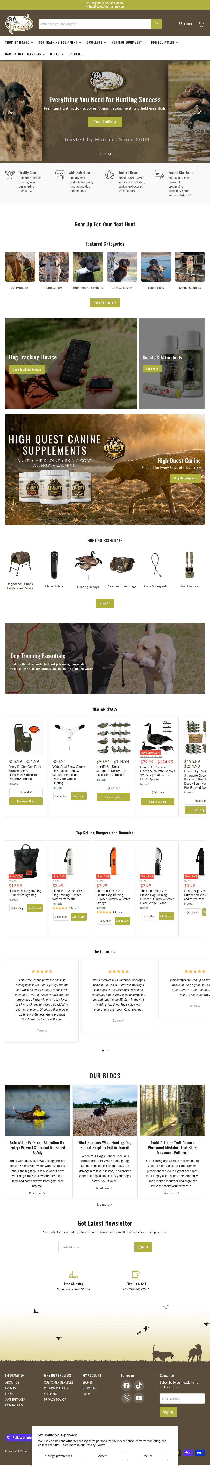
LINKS (9, 1393)
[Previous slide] (11, 111)
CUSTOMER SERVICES (58, 1382)
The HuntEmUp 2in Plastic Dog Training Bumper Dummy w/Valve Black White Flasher (157, 897)
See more (103, 1204)
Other (55, 54)
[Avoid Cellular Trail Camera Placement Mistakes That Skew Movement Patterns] (172, 1110)
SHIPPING (50, 1393)
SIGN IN (88, 1382)
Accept (102, 1456)
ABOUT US (12, 1382)
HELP (86, 1393)
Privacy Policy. (95, 1445)
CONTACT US (14, 1405)
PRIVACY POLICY (55, 1399)
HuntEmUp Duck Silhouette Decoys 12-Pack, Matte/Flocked (111, 770)
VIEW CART (90, 1388)
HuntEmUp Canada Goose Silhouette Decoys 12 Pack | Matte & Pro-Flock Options (157, 773)
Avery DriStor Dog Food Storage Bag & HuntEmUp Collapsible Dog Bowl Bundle (25, 772)
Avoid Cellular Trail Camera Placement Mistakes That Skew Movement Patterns (172, 1147)
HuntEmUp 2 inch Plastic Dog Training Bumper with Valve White (69, 895)
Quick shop (26, 792)
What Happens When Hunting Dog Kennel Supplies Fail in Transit (104, 1145)
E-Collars (95, 42)
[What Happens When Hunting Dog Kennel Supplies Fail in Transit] (105, 1110)
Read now (36, 1193)
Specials (76, 54)
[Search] (156, 24)
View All (105, 603)
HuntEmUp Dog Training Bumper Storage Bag (25, 893)
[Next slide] (199, 111)
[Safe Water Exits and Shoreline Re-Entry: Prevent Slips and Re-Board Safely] (37, 1110)
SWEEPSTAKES (15, 1399)
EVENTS (10, 1388)
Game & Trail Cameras (23, 54)
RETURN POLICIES (56, 1388)
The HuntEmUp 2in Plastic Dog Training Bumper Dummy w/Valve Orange (113, 897)
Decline (147, 1456)
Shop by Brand (18, 42)
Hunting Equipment (127, 42)
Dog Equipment (163, 42)
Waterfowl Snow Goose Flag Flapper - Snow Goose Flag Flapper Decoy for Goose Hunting (68, 775)
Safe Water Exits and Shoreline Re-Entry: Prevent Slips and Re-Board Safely (37, 1147)
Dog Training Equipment (58, 42)
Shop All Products (105, 302)
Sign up (143, 1246)
